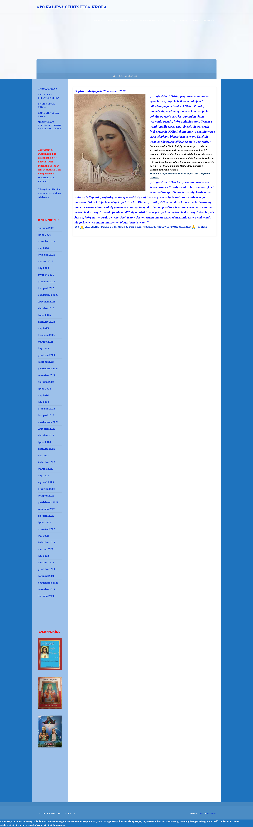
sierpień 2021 (46, 596)
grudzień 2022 (46, 489)
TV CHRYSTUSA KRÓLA (46, 105)
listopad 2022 (46, 495)
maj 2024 (43, 395)
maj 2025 (43, 328)
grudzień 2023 (46, 408)
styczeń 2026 (46, 274)
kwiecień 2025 (46, 335)
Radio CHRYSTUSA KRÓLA (48, 114)
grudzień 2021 (46, 569)
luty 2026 (43, 268)
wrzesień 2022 (46, 509)
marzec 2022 (45, 549)
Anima (201, 813)
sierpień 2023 (46, 435)
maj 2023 (43, 455)
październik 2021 (48, 582)
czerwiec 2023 (46, 448)
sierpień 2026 (46, 228)
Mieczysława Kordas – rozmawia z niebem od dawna (50, 125)
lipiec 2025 (44, 315)
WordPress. (211, 813)
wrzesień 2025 (46, 301)
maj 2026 (43, 248)
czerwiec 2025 (46, 321)
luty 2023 (43, 475)
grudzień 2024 (46, 355)
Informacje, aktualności (128, 76)
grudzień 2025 (46, 281)
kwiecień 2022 (46, 542)
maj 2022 (43, 536)
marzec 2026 (45, 261)
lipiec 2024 (44, 388)
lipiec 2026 (44, 234)
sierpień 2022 (46, 515)
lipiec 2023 (44, 442)
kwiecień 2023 (46, 462)
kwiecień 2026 (46, 254)
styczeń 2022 (46, 562)
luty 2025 (43, 348)
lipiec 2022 (44, 522)
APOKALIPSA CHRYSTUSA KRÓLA (72, 7)
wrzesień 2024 (46, 375)
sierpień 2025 (46, 308)
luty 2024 (43, 402)
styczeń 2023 (46, 482)
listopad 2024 (46, 361)
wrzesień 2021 (46, 589)
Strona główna (47, 89)
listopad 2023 (46, 415)
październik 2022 (48, 502)
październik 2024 (48, 368)
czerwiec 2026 (46, 241)
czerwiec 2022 (46, 529)
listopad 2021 (46, 576)
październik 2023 (48, 422)
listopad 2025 (46, 288)
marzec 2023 (45, 468)
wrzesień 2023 (46, 428)
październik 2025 (48, 295)
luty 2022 (43, 555)
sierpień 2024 (46, 382)
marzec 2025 (45, 341)
